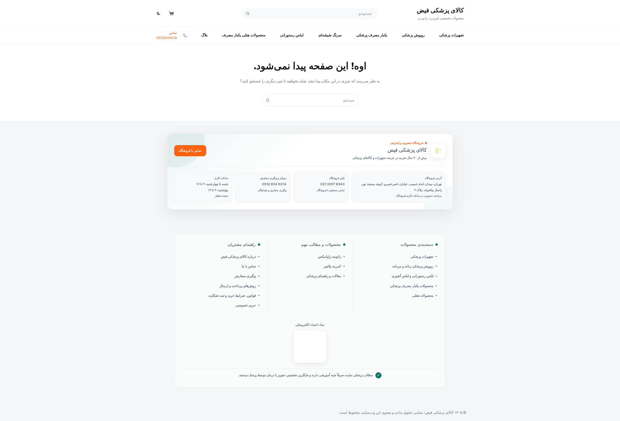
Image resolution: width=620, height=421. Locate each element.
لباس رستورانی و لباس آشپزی (413, 276)
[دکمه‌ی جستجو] (247, 13)
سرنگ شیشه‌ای (330, 35)
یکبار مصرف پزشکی (371, 35)
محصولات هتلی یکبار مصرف (243, 35)
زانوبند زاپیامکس (329, 256)
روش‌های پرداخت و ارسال (237, 286)
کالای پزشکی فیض (440, 10)
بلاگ (204, 35)
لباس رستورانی (292, 35)
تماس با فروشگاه (190, 150)
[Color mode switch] (158, 13)
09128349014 (166, 38)
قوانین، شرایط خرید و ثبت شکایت (232, 295)
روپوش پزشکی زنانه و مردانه (413, 266)
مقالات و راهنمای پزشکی (323, 276)
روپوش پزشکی (413, 35)
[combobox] (315, 100)
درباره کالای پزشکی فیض (238, 256)
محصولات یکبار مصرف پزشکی (412, 286)
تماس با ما (249, 266)
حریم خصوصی (245, 305)
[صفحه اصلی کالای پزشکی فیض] (438, 150)
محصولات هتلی (423, 295)
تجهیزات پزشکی (451, 35)
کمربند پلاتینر (332, 266)
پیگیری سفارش (245, 276)
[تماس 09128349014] (185, 35)
